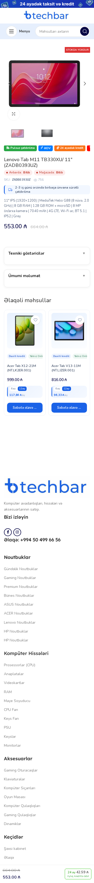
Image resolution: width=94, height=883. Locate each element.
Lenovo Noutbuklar (20, 622)
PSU (7, 727)
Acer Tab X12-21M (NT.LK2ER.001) (21, 368)
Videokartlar (14, 682)
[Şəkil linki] (47, 486)
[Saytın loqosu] (47, 15)
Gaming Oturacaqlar (21, 770)
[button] (25, 408)
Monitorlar (12, 745)
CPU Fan (11, 709)
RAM (8, 691)
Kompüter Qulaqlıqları (22, 805)
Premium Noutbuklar (21, 586)
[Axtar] (84, 31)
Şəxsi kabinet (15, 848)
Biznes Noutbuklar (19, 595)
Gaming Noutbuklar (20, 577)
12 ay (22, 388)
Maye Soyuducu (17, 700)
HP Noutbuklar (16, 631)
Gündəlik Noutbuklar (21, 568)
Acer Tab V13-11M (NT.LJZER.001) (66, 368)
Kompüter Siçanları (19, 788)
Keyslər (10, 736)
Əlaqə (9, 857)
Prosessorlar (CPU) (19, 665)
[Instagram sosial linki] (17, 532)
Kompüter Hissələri (26, 653)
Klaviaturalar (14, 779)
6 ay (13, 388)
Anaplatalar (14, 673)
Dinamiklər (12, 823)
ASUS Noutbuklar (18, 604)
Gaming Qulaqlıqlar (20, 814)
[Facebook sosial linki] (8, 532)
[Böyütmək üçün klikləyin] (14, 114)
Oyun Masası (14, 796)
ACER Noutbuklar (18, 613)
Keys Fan (11, 718)
